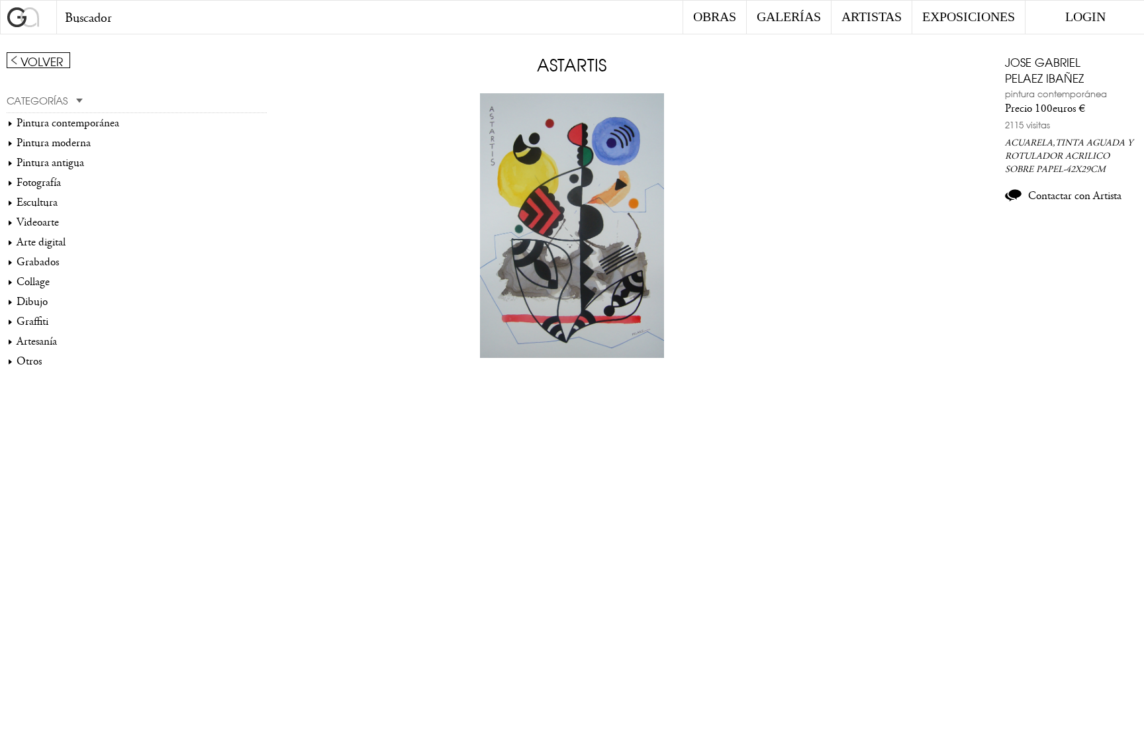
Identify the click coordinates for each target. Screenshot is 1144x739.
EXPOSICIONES (968, 16)
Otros (29, 361)
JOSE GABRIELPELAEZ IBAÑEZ (1044, 69)
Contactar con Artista (1074, 196)
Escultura (37, 202)
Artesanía (37, 341)
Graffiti (32, 321)
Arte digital (41, 242)
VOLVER (42, 61)
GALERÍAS (789, 16)
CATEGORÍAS (37, 100)
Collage (33, 282)
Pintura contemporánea (68, 123)
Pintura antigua (50, 162)
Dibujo (32, 301)
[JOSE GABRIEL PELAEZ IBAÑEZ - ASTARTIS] (572, 354)
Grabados (38, 262)
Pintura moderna (54, 143)
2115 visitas (1027, 124)
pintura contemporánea (1056, 93)
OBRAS (714, 16)
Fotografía (39, 182)
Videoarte (38, 222)
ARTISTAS (871, 16)
